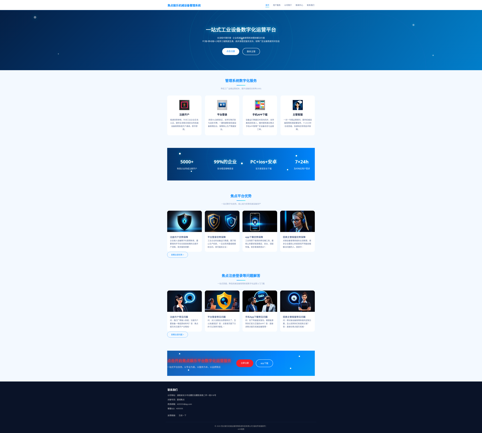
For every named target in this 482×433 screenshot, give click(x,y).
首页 (267, 5)
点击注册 (230, 51)
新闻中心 (299, 5)
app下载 (264, 363)
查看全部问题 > (177, 334)
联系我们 (310, 5)
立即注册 (245, 363)
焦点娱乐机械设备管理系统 (184, 5)
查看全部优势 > (177, 254)
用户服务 (277, 5)
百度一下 (182, 415)
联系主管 (251, 51)
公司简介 (288, 5)
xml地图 (241, 429)
